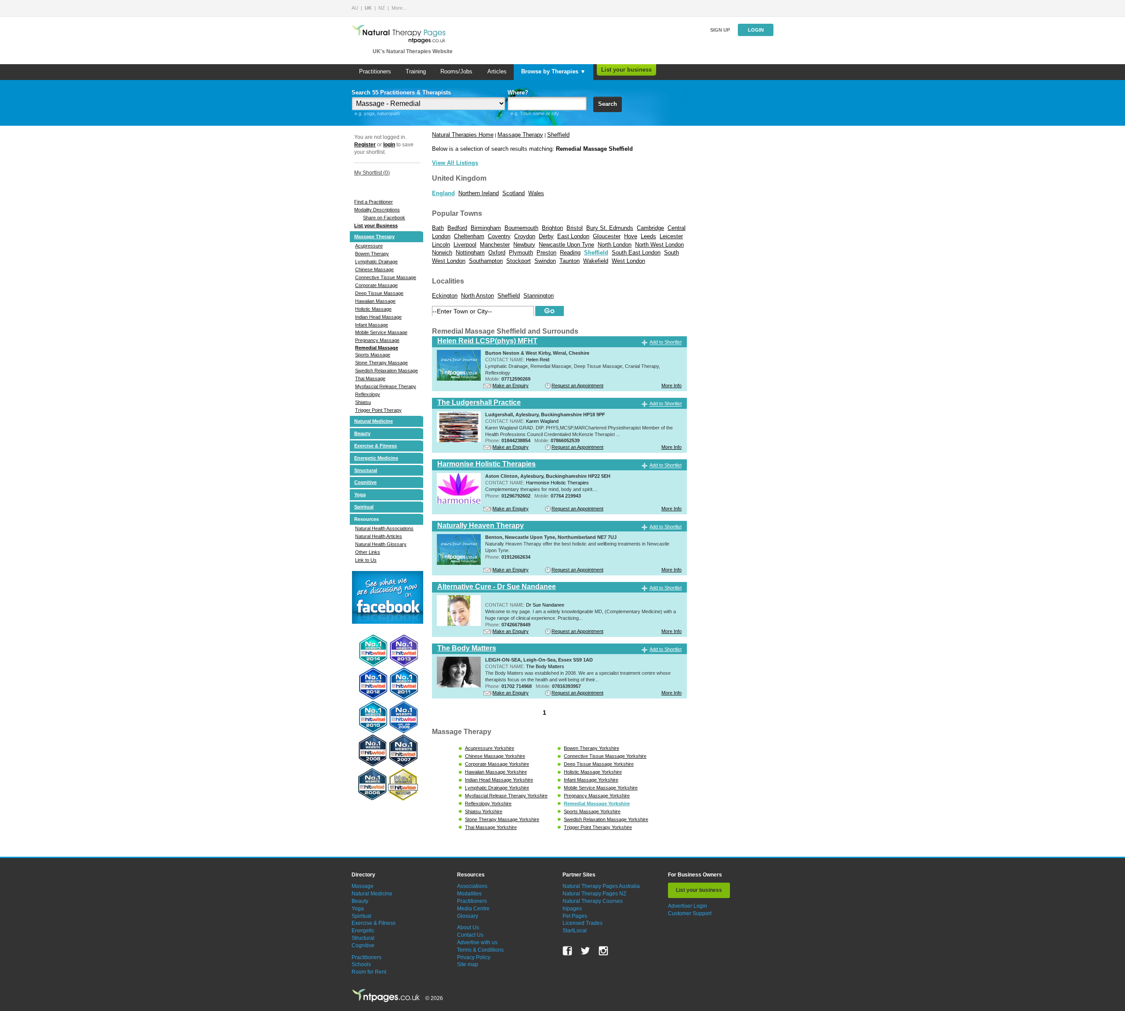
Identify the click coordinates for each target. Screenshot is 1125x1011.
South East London (636, 252)
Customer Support (689, 913)
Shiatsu (363, 402)
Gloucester (607, 236)
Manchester (495, 244)
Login (756, 30)
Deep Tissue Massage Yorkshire (599, 764)
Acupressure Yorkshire (489, 748)
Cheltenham (469, 236)
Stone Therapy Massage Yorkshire (502, 819)
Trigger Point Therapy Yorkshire (598, 827)
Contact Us (470, 935)
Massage (363, 886)
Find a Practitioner (373, 201)
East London (573, 236)
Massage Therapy (374, 236)
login (389, 145)
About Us (468, 927)
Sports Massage (372, 354)
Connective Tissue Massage (385, 277)
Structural (365, 470)
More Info (671, 385)
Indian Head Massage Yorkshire (499, 779)
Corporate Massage (376, 285)
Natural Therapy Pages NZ (594, 894)
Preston (546, 252)
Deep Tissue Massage (379, 293)
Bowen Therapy (372, 253)
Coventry (499, 236)
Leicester (671, 236)
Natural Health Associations (384, 528)
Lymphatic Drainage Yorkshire (497, 787)
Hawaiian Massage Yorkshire (496, 772)
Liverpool (465, 244)
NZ (381, 8)
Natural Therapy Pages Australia (601, 886)
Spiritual (364, 506)
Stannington (538, 295)
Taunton (569, 261)
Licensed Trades (582, 923)
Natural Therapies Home (463, 134)
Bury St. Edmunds (609, 228)
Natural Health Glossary (380, 544)
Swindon (545, 261)
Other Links (367, 552)
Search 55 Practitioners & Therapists (401, 92)
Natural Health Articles (378, 536)
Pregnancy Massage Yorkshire (597, 795)
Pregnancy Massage (377, 340)
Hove (630, 236)
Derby (546, 236)
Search (607, 104)
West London (628, 261)
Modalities (469, 894)
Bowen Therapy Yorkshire (591, 748)
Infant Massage (371, 324)
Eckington (444, 295)
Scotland (513, 193)
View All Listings (455, 163)
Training (416, 71)
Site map (467, 964)
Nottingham (470, 252)
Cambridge (650, 228)
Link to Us (366, 560)
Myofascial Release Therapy (385, 386)
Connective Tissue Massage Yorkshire (605, 756)
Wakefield (595, 261)
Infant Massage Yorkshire (591, 779)
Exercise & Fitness (375, 445)
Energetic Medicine (376, 458)
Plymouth (521, 252)
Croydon (524, 236)
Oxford (496, 252)
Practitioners (375, 71)
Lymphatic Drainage (376, 261)
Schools (361, 964)
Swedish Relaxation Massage (386, 370)
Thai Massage (370, 378)
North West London (659, 244)
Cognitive (365, 482)
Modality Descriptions (377, 209)
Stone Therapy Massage (381, 362)
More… (399, 8)
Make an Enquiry (511, 385)
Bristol (574, 228)
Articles (497, 71)
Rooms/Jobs (456, 71)
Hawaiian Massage (375, 301)
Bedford (457, 228)
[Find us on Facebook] (567, 951)
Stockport (518, 261)
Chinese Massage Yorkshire (495, 756)
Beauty (362, 433)
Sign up (720, 30)
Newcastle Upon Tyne (566, 244)
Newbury (524, 244)
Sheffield (558, 134)
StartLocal (574, 930)
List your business (626, 69)
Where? (518, 92)
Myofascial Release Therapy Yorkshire (506, 795)
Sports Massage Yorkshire (592, 811)
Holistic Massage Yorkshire (593, 772)
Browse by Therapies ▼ (553, 71)
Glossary (467, 916)
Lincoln (441, 244)
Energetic (363, 930)
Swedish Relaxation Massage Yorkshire (606, 819)
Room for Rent (369, 972)
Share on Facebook (384, 217)
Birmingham (486, 228)
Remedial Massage (376, 347)
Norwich (442, 252)
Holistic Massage (373, 309)
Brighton (552, 228)
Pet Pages (574, 916)
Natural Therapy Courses (592, 901)
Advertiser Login (687, 906)
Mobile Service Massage (381, 332)
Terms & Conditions (480, 950)
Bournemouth (521, 228)
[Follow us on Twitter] (585, 951)
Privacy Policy (473, 957)
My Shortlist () (372, 173)
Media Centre (473, 909)
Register (365, 145)
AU (355, 8)
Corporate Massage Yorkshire (497, 764)
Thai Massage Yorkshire (491, 827)
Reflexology (367, 394)
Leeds (648, 236)
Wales (536, 193)
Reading (570, 252)
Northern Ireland (478, 193)
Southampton (486, 261)
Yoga (360, 494)
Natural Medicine (373, 421)
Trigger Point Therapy (378, 410)
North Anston (477, 295)
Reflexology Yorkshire (488, 803)
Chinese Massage (374, 269)
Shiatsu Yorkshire (483, 811)
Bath (438, 228)
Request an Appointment (577, 385)
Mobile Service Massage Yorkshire (601, 787)
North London (614, 244)
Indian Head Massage (378, 317)
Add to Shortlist (666, 342)
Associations (472, 886)
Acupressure (369, 245)
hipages (572, 909)
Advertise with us (477, 942)
